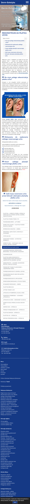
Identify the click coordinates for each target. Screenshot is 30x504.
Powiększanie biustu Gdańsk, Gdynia (13, 271)
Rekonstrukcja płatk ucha (11, 247)
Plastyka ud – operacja (10, 315)
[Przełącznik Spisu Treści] (24, 38)
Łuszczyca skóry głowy (6, 481)
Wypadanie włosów (5, 474)
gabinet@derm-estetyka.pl (8, 344)
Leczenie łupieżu (5, 479)
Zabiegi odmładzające (6, 408)
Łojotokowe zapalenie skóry (8, 483)
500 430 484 (6, 333)
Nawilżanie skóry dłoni (6, 398)
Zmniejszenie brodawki (6, 463)
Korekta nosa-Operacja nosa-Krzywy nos (14, 303)
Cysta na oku (7, 236)
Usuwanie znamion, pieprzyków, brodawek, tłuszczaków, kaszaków (13, 250)
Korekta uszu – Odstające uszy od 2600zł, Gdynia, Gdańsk (13, 243)
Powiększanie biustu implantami (12, 278)
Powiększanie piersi (6, 449)
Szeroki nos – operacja (10, 307)
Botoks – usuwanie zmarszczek (8, 413)
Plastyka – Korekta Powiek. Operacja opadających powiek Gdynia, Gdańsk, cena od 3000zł (14, 215)
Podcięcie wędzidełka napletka (8, 493)
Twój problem (4, 366)
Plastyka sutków (5, 431)
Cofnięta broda (4, 468)
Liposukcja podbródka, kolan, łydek (13, 292)
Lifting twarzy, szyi (9, 290)
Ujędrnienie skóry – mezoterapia (9, 404)
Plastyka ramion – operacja (11, 312)
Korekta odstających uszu (7, 441)
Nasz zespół (4, 369)
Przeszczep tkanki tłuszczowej (8, 448)
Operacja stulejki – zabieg (7, 491)
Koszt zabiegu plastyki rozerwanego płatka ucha (14, 49)
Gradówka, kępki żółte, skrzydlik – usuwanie (13, 232)
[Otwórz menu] (27, 2)
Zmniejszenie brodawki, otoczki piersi (14, 281)
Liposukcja (3, 458)
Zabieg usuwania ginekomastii (8, 433)
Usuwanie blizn (7, 254)
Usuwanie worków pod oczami (8, 439)
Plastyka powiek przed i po (11, 219)
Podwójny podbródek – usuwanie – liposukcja (13, 296)
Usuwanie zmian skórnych (7, 443)
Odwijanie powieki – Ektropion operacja (12, 239)
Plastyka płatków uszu (6, 436)
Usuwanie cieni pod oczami (7, 409)
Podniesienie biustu (6, 451)
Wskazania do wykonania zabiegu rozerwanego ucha (13, 45)
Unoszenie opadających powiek (8, 401)
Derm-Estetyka (8, 2)
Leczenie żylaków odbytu (7, 423)
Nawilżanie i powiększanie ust (8, 403)
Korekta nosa (4, 434)
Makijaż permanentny (6, 414)
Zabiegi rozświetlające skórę (8, 396)
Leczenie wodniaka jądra (7, 496)
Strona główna (4, 364)
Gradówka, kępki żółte (6, 466)
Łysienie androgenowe (6, 476)
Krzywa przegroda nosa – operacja (13, 318)
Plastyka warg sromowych (7, 446)
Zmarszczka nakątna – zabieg (11, 229)
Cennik (2, 371)
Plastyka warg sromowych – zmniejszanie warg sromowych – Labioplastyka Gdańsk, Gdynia (12, 259)
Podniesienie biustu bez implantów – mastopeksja (14, 275)
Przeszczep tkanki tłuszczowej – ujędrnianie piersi (13, 267)
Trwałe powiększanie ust (7, 464)
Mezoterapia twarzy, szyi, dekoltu (9, 394)
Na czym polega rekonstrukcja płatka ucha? (14, 41)
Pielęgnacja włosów (6, 484)
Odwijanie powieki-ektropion (8, 453)
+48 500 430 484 (7, 26)
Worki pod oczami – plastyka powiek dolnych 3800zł (13, 225)
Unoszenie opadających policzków (9, 411)
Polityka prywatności (6, 386)
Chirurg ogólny (4, 421)
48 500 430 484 (15, 208)
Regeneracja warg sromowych (8, 393)
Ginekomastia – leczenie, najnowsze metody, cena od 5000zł (13, 263)
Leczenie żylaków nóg (6, 424)
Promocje (3, 372)
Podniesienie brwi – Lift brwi (11, 222)
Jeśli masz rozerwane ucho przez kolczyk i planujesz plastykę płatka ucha (14, 54)
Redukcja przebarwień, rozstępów (9, 399)
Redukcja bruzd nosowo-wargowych (10, 406)
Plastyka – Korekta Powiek (7, 438)
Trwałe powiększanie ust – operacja (13, 309)
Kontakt (3, 374)
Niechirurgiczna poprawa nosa (8, 461)
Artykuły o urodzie (5, 367)
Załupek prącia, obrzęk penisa (8, 494)
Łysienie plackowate (6, 478)
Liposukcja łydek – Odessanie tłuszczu (14, 299)
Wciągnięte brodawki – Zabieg (12, 284)
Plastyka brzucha (8, 287)
